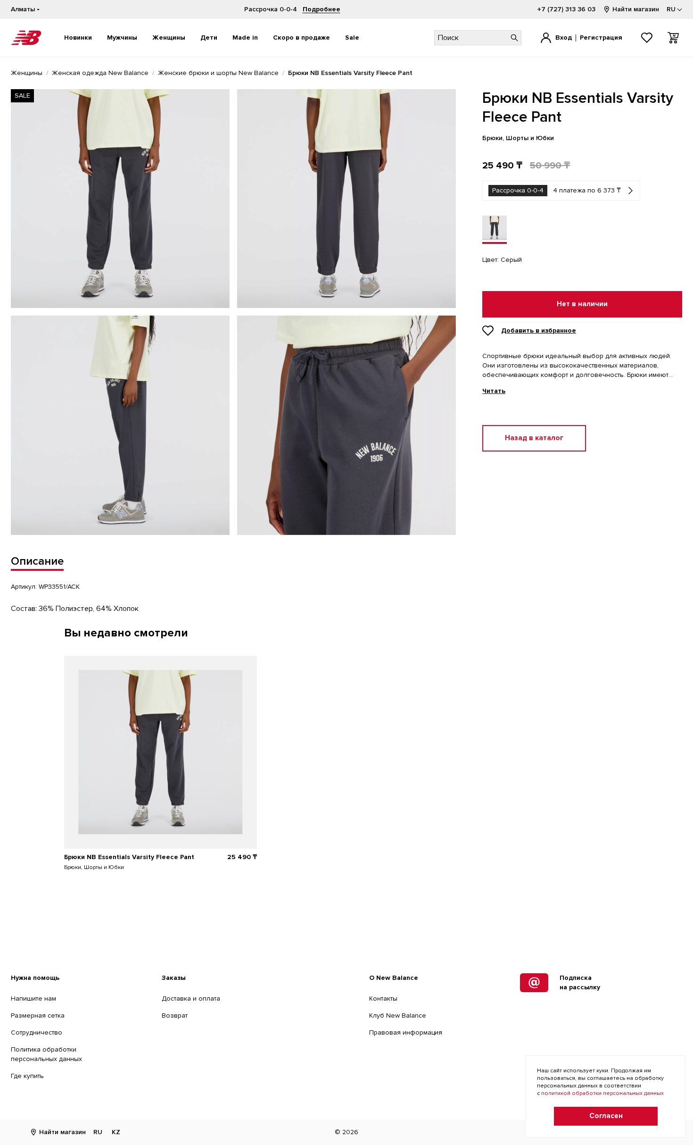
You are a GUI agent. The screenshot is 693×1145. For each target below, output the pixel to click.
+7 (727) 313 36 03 (566, 9)
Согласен (606, 1116)
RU (97, 1132)
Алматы (23, 9)
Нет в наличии (582, 304)
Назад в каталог (534, 438)
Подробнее (321, 9)
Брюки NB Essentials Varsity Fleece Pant (129, 857)
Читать (493, 391)
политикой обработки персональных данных (602, 1093)
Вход (563, 37)
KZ (116, 1132)
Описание (37, 561)
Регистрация (601, 37)
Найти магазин (635, 9)
